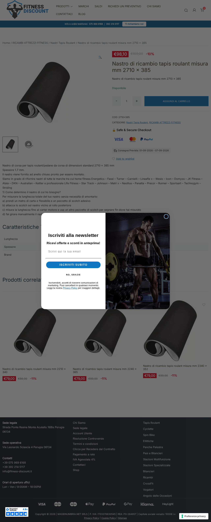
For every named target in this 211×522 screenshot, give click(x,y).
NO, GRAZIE (73, 275)
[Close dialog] (166, 216)
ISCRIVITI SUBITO (73, 264)
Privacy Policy (70, 288)
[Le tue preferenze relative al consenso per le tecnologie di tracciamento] (193, 516)
